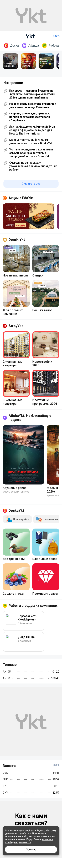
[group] (28, 216)
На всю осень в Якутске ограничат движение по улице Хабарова (32, 105)
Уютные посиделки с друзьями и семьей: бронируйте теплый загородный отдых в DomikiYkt (31, 153)
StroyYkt (16, 326)
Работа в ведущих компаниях (33, 606)
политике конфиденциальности (29, 841)
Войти (56, 35)
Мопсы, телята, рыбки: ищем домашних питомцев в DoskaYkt (30, 141)
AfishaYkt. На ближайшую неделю (30, 418)
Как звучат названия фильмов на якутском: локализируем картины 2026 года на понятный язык (32, 94)
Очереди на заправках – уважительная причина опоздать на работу (33, 166)
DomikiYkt (17, 240)
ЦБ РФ (56, 765)
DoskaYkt (16, 510)
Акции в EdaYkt (21, 198)
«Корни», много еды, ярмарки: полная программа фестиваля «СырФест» (29, 117)
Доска (14, 45)
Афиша (33, 45)
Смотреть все (31, 183)
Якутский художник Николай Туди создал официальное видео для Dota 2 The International (32, 130)
